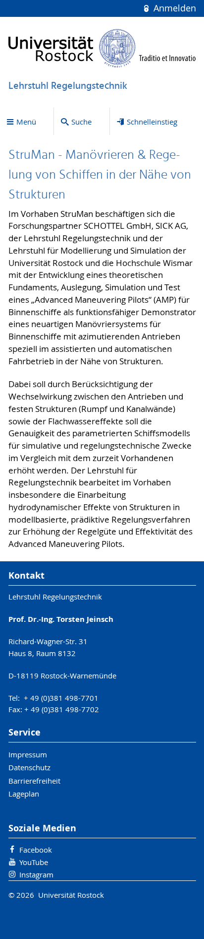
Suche (81, 122)
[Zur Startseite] (102, 48)
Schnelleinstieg (152, 122)
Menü (26, 122)
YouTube (33, 862)
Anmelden (173, 8)
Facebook (35, 850)
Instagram (36, 874)
